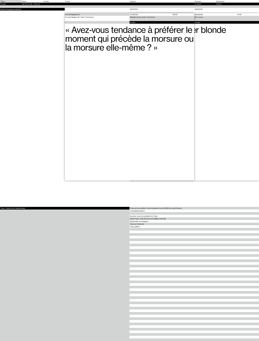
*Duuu (2, 1)
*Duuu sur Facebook (137, 224)
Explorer (133, 1)
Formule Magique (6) (72, 14)
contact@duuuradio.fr (137, 211)
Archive (46, 1)
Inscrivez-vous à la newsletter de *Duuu (144, 216)
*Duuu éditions (135, 227)
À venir (67, 1)
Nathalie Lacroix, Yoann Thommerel (142, 17)
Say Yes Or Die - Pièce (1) (31, 4)
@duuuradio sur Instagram (139, 221)
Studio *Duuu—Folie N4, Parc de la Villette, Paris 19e (148, 219)
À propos (198, 1)
